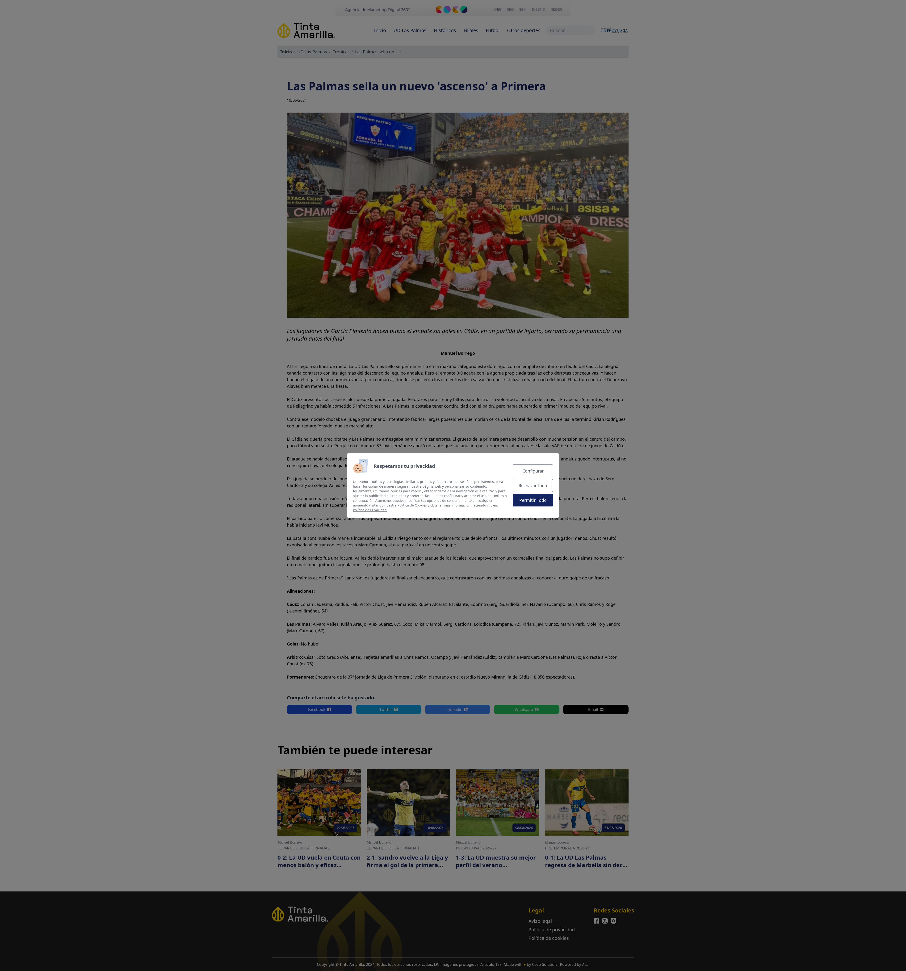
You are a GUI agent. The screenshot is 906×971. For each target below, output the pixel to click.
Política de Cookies (412, 505)
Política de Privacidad (370, 510)
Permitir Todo (533, 500)
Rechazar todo (533, 485)
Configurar (533, 471)
